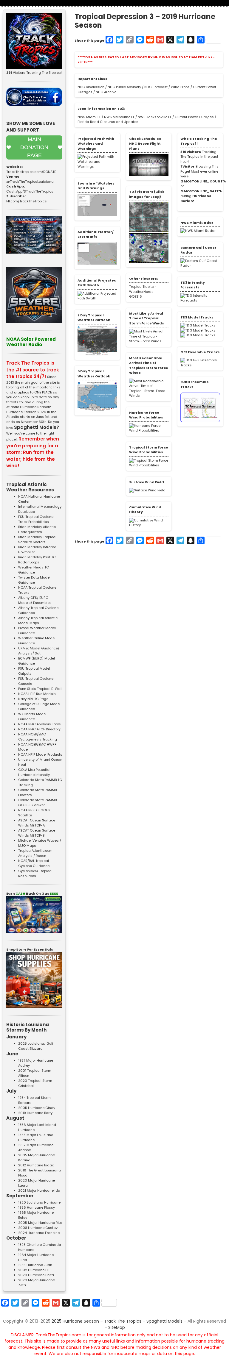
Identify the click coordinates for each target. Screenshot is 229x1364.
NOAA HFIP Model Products (40, 754)
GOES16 (135, 296)
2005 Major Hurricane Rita (40, 1222)
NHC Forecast (156, 87)
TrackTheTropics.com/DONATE (31, 171)
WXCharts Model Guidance (32, 716)
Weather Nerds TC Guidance (33, 570)
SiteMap (116, 1327)
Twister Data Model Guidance (34, 580)
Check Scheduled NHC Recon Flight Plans (145, 143)
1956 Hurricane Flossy (36, 1207)
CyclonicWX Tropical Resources (35, 873)
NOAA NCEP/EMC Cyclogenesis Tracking (37, 737)
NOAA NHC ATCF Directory (39, 729)
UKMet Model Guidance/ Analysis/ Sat (38, 651)
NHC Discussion (91, 87)
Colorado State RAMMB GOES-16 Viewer (37, 802)
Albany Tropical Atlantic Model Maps (38, 620)
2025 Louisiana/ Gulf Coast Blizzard (35, 1046)
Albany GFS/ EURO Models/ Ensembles (35, 600)
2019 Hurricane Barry (35, 1112)
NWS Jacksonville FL (154, 117)
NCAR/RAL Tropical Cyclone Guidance (33, 863)
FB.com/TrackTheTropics (26, 201)
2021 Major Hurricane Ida (39, 1190)
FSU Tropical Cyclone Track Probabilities (35, 519)
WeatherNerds (141, 291)
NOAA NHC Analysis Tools (39, 724)
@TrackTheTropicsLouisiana (30, 181)
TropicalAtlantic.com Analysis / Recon (35, 853)
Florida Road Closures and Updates (108, 121)
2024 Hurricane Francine (39, 1232)
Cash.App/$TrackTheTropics (29, 191)
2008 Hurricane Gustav (38, 1227)
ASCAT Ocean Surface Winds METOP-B (36, 833)
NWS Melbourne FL (118, 117)
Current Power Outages (194, 117)
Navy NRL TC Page (33, 698)
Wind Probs (180, 87)
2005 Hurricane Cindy (36, 1107)
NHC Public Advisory (124, 87)
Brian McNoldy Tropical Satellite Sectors (37, 539)
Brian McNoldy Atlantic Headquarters (37, 529)
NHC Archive (106, 92)
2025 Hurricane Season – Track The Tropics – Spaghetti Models (117, 1321)
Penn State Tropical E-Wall (40, 688)
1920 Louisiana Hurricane (39, 1202)
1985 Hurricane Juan (35, 1265)
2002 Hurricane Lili (33, 1270)
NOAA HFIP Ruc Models (37, 693)
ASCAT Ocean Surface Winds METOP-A (36, 823)
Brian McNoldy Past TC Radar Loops (37, 560)
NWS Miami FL (89, 117)
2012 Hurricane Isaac (36, 1165)
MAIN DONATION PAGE (34, 147)
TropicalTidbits (141, 286)
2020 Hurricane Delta (36, 1275)
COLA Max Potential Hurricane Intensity (34, 772)
